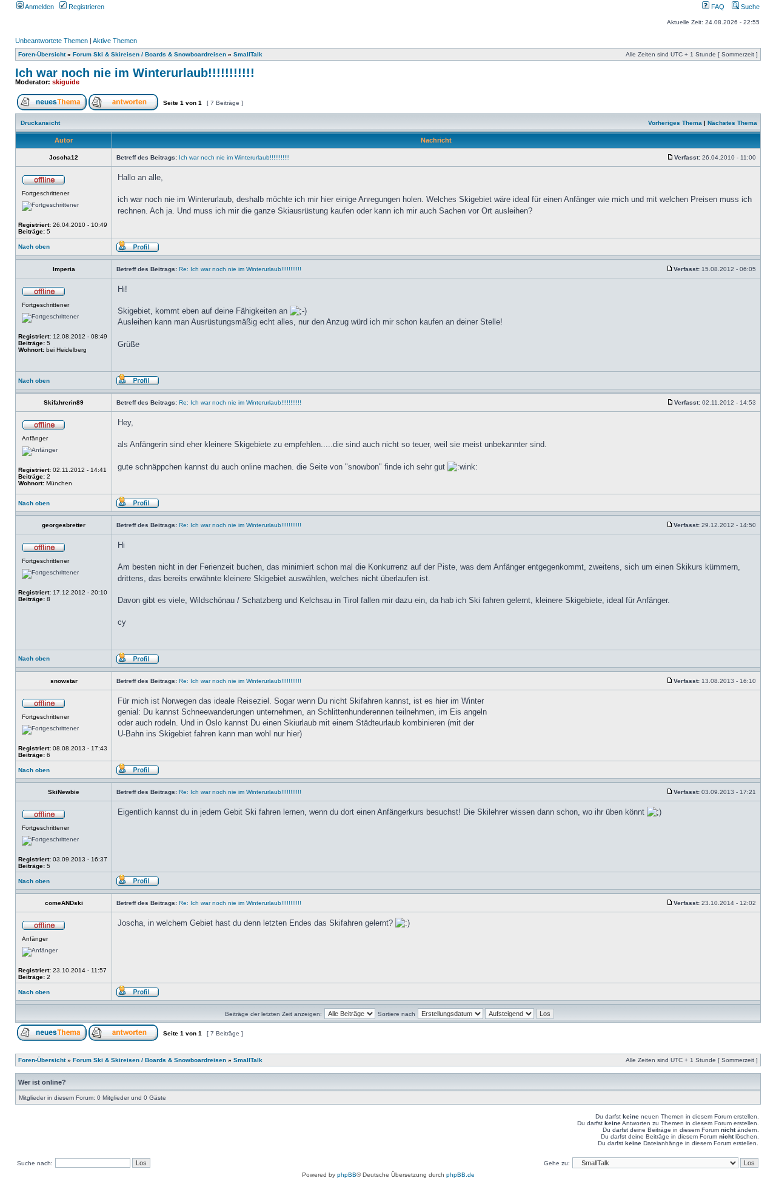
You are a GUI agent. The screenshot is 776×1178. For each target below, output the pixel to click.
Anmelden (39, 6)
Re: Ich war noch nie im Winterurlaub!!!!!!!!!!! (240, 269)
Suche (749, 6)
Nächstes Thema (732, 122)
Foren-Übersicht (41, 54)
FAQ (716, 6)
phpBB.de (460, 1174)
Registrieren (85, 6)
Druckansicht (40, 122)
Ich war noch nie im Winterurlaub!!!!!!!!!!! (135, 72)
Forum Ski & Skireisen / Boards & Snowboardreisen (149, 54)
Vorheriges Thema (675, 122)
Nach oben (34, 246)
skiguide (65, 82)
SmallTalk (248, 54)
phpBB (346, 1174)
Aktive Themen (115, 40)
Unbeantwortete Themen (51, 40)
